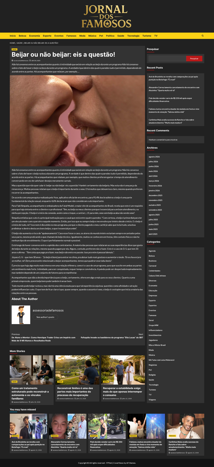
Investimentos (155, 335)
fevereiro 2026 (155, 186)
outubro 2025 (155, 205)
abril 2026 (153, 176)
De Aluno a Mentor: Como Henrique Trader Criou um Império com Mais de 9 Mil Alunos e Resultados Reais (43, 337)
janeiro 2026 (154, 190)
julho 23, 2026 (81, 398)
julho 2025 (153, 219)
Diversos (152, 280)
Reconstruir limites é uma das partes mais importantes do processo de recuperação (75, 392)
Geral (151, 320)
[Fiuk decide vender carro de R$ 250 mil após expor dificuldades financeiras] (107, 426)
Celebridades (154, 271)
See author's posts (45, 317)
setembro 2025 (155, 210)
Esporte (47, 35)
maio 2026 (153, 171)
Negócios (153, 365)
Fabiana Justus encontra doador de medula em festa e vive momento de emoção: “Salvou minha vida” (174, 110)
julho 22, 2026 (127, 398)
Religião (152, 375)
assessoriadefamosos (21, 60)
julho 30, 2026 (35, 402)
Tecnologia (133, 35)
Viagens (152, 399)
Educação (153, 290)
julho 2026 (153, 161)
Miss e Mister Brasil (157, 345)
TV (155, 35)
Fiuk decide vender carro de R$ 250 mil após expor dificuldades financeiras (170, 99)
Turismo (146, 35)
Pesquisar (153, 49)
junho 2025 (154, 224)
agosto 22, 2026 (36, 450)
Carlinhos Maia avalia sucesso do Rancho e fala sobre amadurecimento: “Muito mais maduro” (171, 121)
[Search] (202, 36)
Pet (101, 35)
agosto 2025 (154, 215)
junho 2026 (154, 166)
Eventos (58, 35)
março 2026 (154, 181)
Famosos (71, 35)
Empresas (153, 295)
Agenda (152, 251)
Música (92, 35)
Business (152, 261)
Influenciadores (155, 330)
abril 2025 (153, 234)
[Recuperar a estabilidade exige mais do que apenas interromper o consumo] (123, 370)
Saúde (120, 35)
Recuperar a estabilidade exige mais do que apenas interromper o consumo (122, 392)
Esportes (153, 305)
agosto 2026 (154, 157)
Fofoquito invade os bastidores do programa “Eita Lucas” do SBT (112, 336)
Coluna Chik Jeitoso (157, 276)
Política (110, 35)
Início (13, 35)
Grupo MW (153, 325)
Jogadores (153, 340)
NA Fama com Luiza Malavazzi (161, 360)
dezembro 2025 (155, 195)
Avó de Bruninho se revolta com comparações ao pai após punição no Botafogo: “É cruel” (173, 78)
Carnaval (152, 266)
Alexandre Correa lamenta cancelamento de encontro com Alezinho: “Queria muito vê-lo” (174, 88)
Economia (34, 35)
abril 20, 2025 (35, 60)
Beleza (22, 35)
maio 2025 (153, 229)
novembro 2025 (155, 200)
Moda (82, 35)
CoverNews (118, 463)
